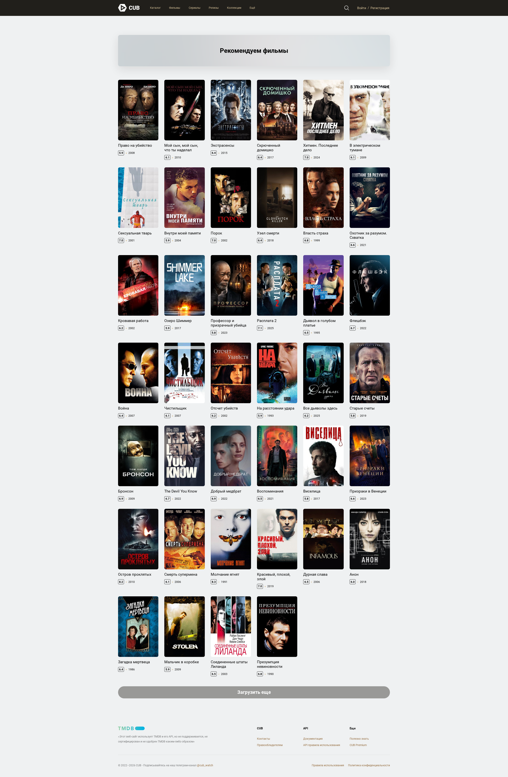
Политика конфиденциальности (369, 765)
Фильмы (174, 7)
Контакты (263, 738)
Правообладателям (270, 745)
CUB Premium (358, 745)
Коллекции (234, 7)
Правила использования (328, 765)
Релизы (214, 7)
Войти (361, 8)
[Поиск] (346, 8)
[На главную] (129, 8)
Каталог (155, 7)
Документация (313, 738)
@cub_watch (205, 765)
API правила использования (321, 745)
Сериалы (194, 7)
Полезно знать (359, 738)
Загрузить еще (254, 692)
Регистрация (379, 8)
